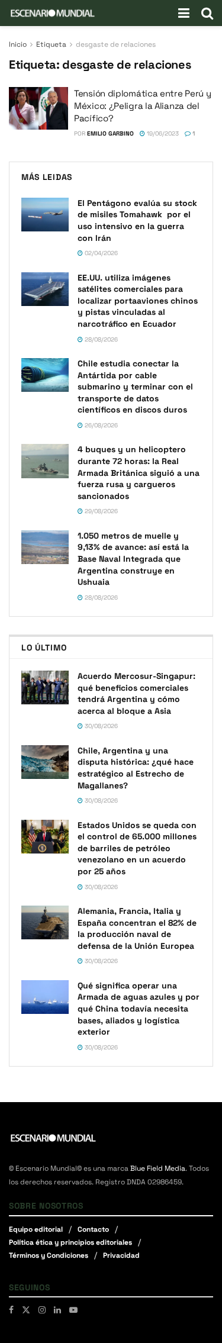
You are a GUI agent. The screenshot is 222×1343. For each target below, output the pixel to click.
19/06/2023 (162, 133)
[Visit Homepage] (52, 13)
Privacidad (121, 1255)
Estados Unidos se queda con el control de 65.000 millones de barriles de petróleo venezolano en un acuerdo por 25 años (137, 848)
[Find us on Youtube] (73, 1309)
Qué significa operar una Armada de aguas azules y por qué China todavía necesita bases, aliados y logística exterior (139, 1008)
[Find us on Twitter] (26, 1309)
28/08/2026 (100, 339)
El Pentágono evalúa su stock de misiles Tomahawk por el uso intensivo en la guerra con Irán (137, 220)
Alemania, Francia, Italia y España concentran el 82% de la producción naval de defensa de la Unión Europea (137, 928)
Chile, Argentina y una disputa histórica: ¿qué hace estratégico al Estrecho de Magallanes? (136, 768)
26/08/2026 (100, 425)
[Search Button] (207, 13)
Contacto (93, 1229)
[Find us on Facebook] (11, 1309)
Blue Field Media (157, 1168)
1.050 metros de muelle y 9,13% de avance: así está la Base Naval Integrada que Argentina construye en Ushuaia (133, 558)
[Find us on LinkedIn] (57, 1309)
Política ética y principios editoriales (70, 1242)
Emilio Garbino (110, 133)
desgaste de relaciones (116, 44)
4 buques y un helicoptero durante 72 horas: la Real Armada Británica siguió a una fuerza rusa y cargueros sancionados (139, 472)
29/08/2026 (100, 511)
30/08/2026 (100, 726)
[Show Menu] (183, 13)
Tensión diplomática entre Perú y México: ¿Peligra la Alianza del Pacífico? (142, 106)
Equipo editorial (36, 1229)
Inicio (18, 44)
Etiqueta (51, 44)
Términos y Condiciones (48, 1255)
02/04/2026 (100, 253)
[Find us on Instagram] (42, 1309)
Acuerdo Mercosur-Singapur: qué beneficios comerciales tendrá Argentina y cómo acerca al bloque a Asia (136, 693)
